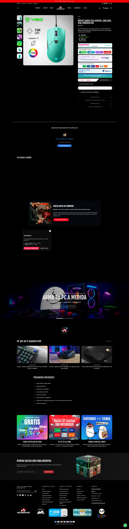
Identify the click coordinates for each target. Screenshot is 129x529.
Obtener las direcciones (31, 248)
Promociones (95, 103)
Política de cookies (63, 495)
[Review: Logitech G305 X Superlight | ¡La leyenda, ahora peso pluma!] (64, 354)
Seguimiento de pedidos (46, 495)
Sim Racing (29, 3)
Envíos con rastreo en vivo (95, 100)
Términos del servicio (63, 491)
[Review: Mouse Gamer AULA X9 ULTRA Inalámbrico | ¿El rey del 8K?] (96, 354)
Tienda (85, 8)
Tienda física (79, 493)
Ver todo (108, 341)
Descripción (95, 97)
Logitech (18, 3)
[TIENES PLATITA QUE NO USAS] (32, 427)
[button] (95, 45)
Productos (37, 8)
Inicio (79, 16)
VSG (79, 18)
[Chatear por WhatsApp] (125, 525)
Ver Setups (71, 306)
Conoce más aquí (95, 46)
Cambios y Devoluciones (47, 497)
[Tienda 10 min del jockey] (96, 427)
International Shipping (46, 491)
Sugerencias (44, 504)
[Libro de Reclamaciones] (40, 511)
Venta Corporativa (95, 106)
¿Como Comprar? (45, 493)
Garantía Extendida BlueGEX (47, 502)
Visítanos (93, 491)
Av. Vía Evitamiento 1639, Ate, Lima (98, 503)
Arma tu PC (45, 8)
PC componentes (77, 8)
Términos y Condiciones (64, 489)
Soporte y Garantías (46, 499)
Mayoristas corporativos (81, 497)
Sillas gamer (35, 3)
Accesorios (24, 3)
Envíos (43, 489)
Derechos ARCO (62, 497)
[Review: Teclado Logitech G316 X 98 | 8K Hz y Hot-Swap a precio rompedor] (32, 354)
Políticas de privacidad (63, 493)
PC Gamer (51, 8)
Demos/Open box (62, 505)
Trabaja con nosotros (81, 495)
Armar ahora (58, 306)
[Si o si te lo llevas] (64, 427)
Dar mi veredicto (64, 145)
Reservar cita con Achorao (61, 219)
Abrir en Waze (44, 248)
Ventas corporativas (81, 499)
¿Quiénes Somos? (80, 491)
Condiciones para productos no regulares (65, 502)
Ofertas (69, 8)
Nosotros (79, 489)
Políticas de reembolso (63, 499)
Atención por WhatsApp (96, 489)
